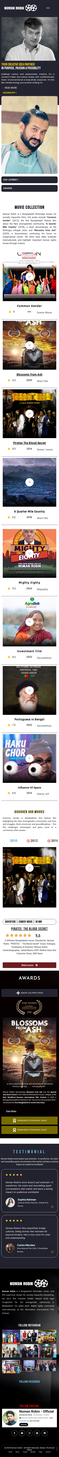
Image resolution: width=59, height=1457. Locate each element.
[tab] (29, 92)
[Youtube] (22, 1433)
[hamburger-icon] (48, 8)
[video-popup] (29, 277)
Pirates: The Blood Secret (29, 929)
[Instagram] (29, 1433)
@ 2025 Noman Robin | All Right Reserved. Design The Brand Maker (29, 1449)
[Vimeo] (37, 1433)
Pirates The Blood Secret (29, 443)
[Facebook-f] (14, 1433)
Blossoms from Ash (30, 375)
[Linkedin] (45, 1433)
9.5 (38, 935)
